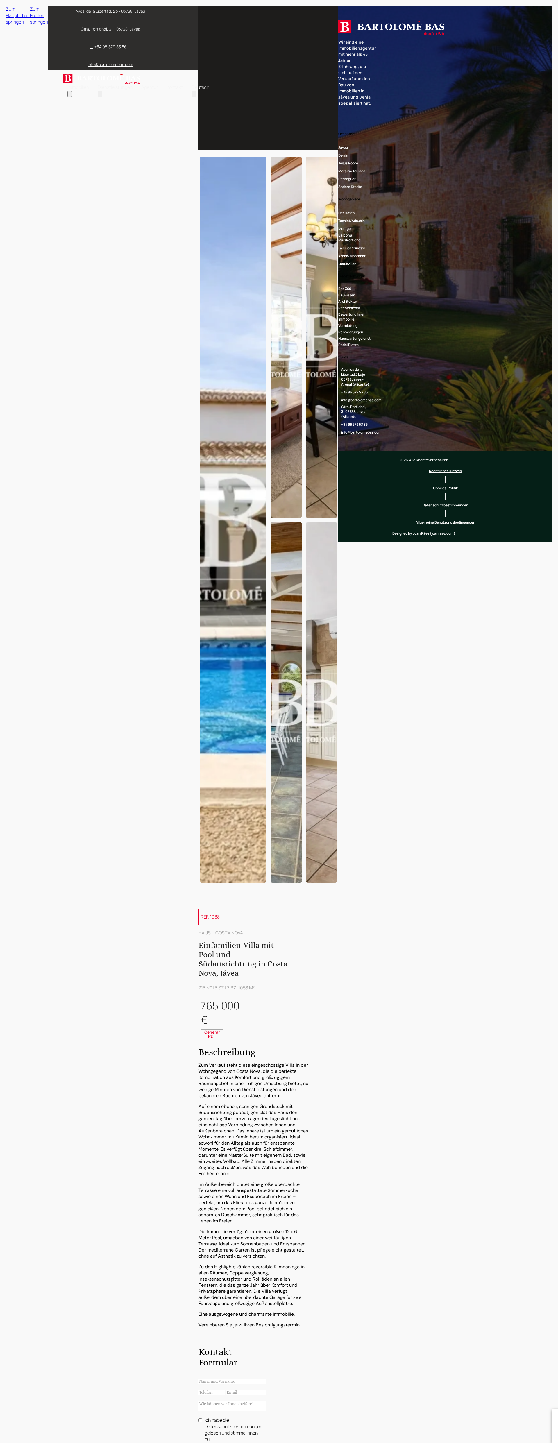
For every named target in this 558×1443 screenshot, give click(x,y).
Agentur (149, 87)
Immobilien (78, 87)
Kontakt (175, 87)
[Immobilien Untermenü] (69, 94)
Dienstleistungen (115, 87)
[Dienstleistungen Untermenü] (100, 94)
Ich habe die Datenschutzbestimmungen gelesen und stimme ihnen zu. (233, 1429)
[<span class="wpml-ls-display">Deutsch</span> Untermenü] (194, 94)
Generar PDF (212, 1034)
